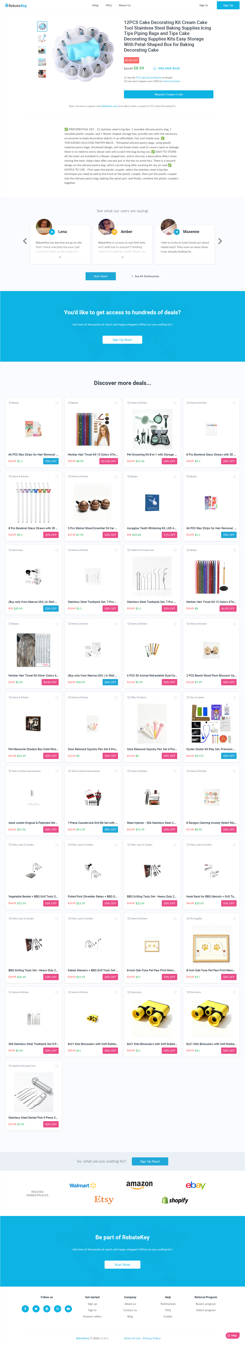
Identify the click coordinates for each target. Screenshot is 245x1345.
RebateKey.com (109, 106)
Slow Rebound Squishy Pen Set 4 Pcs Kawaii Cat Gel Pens (105, 749)
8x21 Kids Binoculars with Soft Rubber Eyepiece (98, 1044)
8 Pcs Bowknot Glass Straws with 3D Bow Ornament (41, 528)
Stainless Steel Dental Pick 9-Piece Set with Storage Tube (45, 1117)
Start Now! (101, 276)
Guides (168, 1316)
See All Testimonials (146, 276)
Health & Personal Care (142, 550)
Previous (25, 241)
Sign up (92, 1303)
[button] (56, 403)
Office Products (138, 697)
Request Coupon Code (169, 94)
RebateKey (82, 1338)
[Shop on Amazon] (139, 1188)
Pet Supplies (196, 918)
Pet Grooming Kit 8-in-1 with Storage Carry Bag (157, 454)
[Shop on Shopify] (175, 1202)
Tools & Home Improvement (26, 771)
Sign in (92, 1310)
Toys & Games (197, 697)
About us (130, 1303)
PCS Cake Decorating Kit (148, 77)
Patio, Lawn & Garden (23, 844)
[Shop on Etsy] (104, 1202)
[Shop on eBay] (196, 1188)
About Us (125, 5)
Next (220, 241)
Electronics (17, 550)
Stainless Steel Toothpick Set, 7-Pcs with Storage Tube (103, 602)
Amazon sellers (92, 1316)
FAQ (109, 5)
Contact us (130, 1310)
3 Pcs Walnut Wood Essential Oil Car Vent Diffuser (100, 528)
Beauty (15, 402)
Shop (95, 5)
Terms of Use (132, 1338)
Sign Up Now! (122, 340)
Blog (130, 1316)
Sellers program (206, 1310)
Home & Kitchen (171, 81)
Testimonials (168, 1303)
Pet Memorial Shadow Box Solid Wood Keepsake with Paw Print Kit (51, 749)
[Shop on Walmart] (82, 1188)
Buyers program (206, 1303)
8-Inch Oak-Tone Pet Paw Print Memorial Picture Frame (162, 970)
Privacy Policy (152, 1338)
